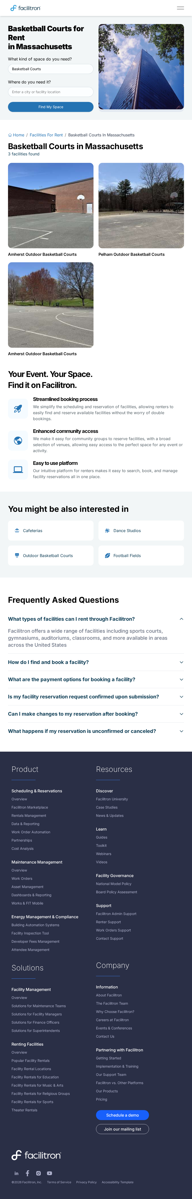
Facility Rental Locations (31, 1069)
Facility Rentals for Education (35, 1077)
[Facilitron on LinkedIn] (17, 1173)
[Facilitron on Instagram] (39, 1173)
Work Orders (22, 878)
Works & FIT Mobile (27, 903)
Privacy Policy (86, 1182)
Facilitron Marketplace (30, 807)
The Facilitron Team (112, 1003)
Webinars (103, 854)
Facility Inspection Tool (30, 933)
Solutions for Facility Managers (37, 1014)
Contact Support (109, 938)
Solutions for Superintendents (36, 1030)
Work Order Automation (31, 832)
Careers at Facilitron (112, 1020)
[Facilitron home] (25, 7)
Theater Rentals (24, 1110)
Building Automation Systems (35, 925)
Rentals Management (29, 815)
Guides (101, 837)
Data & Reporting (26, 824)
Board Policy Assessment (116, 892)
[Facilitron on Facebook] (27, 1173)
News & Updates (110, 815)
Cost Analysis (23, 848)
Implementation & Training (117, 1066)
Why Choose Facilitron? (115, 1011)
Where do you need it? (29, 81)
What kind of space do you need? (40, 58)
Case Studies (107, 807)
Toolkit (101, 845)
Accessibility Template (118, 1182)
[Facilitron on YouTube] (49, 1173)
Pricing (101, 1099)
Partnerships (22, 840)
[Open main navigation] (180, 7)
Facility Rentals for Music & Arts (37, 1085)
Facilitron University (112, 799)
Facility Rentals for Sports (32, 1102)
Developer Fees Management (36, 941)
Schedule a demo (122, 1115)
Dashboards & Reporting (32, 895)
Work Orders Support (113, 930)
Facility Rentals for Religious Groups (41, 1093)
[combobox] (51, 69)
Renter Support (108, 922)
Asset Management (28, 887)
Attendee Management (31, 949)
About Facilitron (109, 995)
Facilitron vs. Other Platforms (119, 1083)
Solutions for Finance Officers (35, 1022)
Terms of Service (59, 1182)
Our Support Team (111, 1074)
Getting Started (108, 1058)
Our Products (107, 1091)
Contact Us (105, 1036)
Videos (101, 862)
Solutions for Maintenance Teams (39, 1006)
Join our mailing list (122, 1129)
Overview (19, 799)
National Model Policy (114, 884)
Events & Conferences (114, 1028)
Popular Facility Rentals (31, 1060)
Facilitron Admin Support (116, 913)
